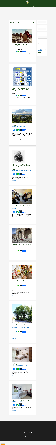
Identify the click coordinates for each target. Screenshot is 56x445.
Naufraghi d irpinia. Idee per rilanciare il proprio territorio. (21, 206)
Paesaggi (28, 327)
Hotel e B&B (20, 365)
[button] (43, 6)
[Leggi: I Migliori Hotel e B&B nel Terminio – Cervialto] (22, 354)
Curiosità (25, 327)
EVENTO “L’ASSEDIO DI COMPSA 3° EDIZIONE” (21, 45)
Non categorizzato (25, 207)
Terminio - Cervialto (18, 170)
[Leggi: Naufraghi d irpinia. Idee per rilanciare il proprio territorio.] (22, 196)
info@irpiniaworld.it (28, 424)
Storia (25, 170)
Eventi (30, 207)
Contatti (24, 423)
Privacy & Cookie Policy (33, 423)
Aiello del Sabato (14, 327)
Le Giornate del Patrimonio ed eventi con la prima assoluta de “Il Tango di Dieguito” (21, 89)
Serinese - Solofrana (20, 327)
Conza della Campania (19, 207)
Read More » (14, 58)
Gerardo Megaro (29, 438)
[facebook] (24, 433)
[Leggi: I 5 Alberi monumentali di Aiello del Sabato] (22, 313)
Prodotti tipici (23, 126)
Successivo (34, 417)
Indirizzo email (40, 35)
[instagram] (27, 433)
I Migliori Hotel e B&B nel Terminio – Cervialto (20, 363)
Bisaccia (17, 126)
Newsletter (27, 423)
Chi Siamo (20, 423)
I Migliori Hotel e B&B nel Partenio (20, 400)
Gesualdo (13, 170)
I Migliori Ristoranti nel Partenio (19, 280)
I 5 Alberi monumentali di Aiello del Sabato (20, 325)
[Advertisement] (28, 12)
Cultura (20, 126)
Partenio (13, 401)
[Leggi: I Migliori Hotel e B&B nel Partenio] (22, 391)
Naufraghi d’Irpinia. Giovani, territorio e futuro (21, 245)
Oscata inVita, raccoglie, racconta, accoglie (20, 124)
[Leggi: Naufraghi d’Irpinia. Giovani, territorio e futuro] (22, 235)
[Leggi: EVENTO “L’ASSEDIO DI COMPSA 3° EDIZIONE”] (22, 35)
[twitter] (29, 433)
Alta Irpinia (14, 126)
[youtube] (31, 433)
